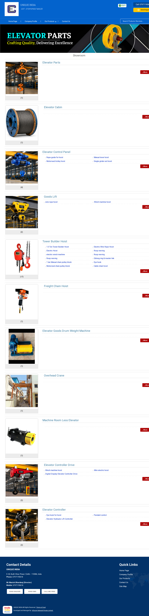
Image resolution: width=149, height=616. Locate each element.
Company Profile (31, 21)
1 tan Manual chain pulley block (59, 262)
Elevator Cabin (53, 107)
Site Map (123, 586)
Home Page (12, 21)
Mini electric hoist (101, 470)
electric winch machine (55, 254)
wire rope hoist (51, 202)
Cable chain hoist (101, 266)
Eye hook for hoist (53, 515)
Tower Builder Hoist (54, 241)
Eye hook (97, 262)
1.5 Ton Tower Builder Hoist (57, 247)
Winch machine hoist (102, 202)
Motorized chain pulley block (58, 266)
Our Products (49, 21)
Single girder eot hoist (103, 161)
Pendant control (100, 515)
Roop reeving (99, 251)
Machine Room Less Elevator (60, 420)
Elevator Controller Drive (59, 465)
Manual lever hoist (101, 157)
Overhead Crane (54, 375)
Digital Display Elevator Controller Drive (61, 474)
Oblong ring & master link (104, 258)
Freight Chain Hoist (56, 286)
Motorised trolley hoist (55, 161)
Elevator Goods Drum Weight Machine (66, 330)
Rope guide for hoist (54, 157)
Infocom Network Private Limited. (42, 610)
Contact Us (66, 21)
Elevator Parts (51, 62)
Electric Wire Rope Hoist (104, 247)
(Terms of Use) (41, 607)
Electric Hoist (51, 251)
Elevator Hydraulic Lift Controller (59, 519)
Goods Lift (50, 196)
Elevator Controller (54, 509)
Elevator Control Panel (56, 152)
